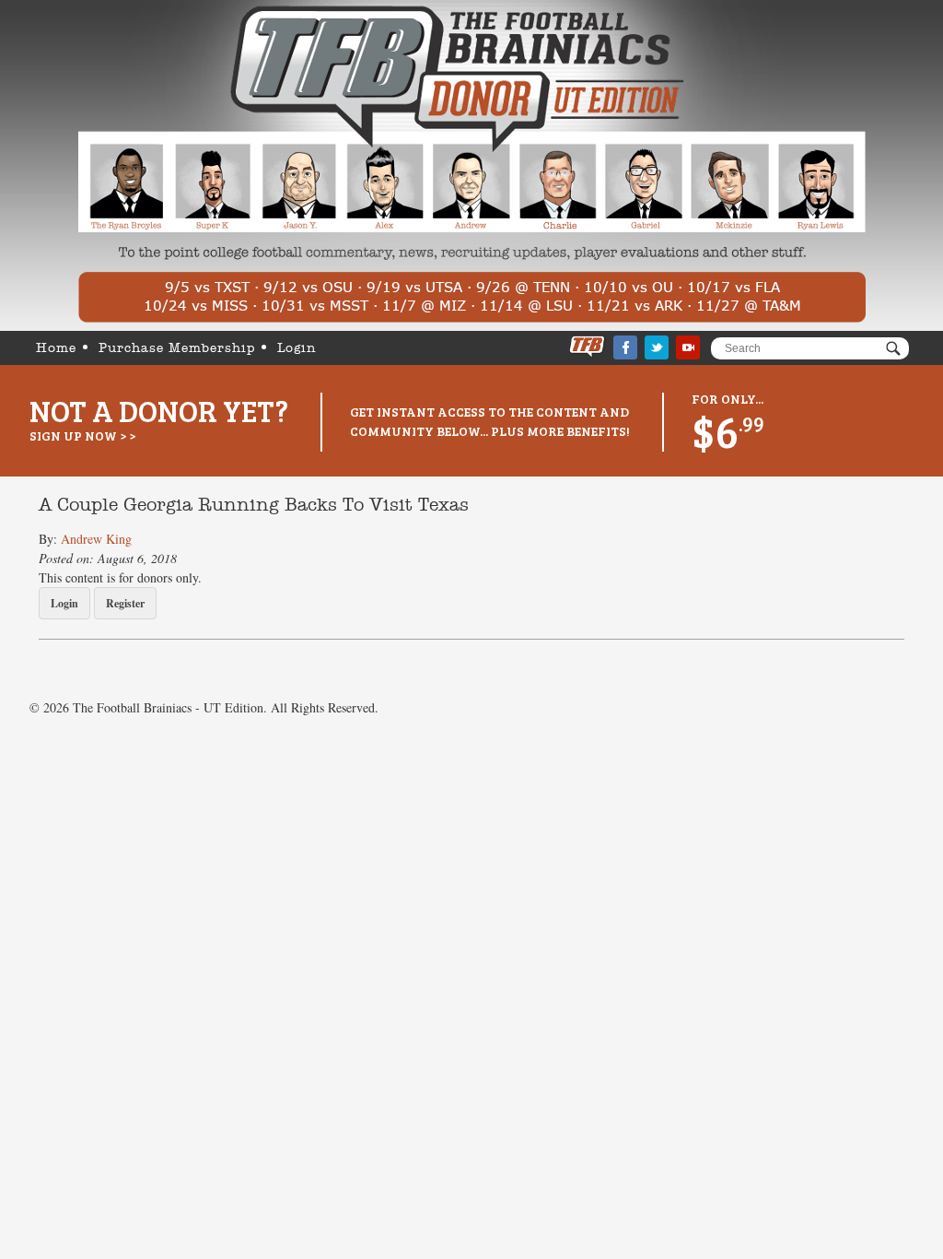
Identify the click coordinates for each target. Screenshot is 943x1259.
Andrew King (96, 538)
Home (56, 348)
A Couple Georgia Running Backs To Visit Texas (254, 506)
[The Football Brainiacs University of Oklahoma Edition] (472, 165)
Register (125, 603)
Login (297, 348)
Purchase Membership (177, 348)
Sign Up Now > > (82, 435)
